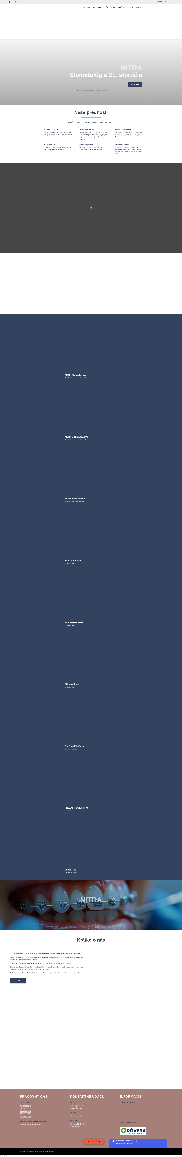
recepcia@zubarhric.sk (77, 1106)
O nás (89, 7)
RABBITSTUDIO (49, 1151)
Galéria (121, 7)
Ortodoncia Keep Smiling (126, 1141)
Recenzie (130, 7)
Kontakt (139, 7)
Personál (97, 7)
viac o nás (18, 980)
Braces (8, 1156)
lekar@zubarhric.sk (76, 1108)
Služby (106, 7)
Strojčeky (3, 1156)
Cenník (113, 7)
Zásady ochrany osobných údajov (31, 1124)
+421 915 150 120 (160, 2)
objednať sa (93, 1141)
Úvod (82, 7)
